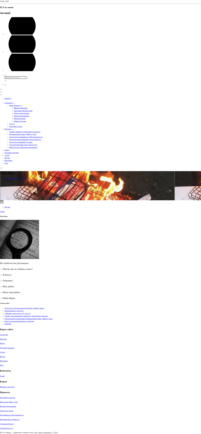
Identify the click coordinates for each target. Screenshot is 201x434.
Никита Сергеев (20, 121)
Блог (6, 163)
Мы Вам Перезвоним (8, 406)
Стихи (7, 155)
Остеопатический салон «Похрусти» (23, 145)
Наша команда (14, 105)
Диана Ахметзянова (21, 113)
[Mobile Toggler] (14, 103)
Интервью (8, 160)
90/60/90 (8, 324)
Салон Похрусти (6, 428)
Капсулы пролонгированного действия (19, 321)
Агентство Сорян (6, 411)
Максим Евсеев (20, 118)
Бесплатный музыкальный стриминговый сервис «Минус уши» (29, 319)
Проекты (8, 129)
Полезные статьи (15, 126)
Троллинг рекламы (12, 153)
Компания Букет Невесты (9, 419)
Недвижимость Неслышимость (12, 415)
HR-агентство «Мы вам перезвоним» (23, 147)
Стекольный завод (7, 424)
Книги (7, 150)
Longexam (8, 103)
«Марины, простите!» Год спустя (17, 313)
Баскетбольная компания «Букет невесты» (25, 139)
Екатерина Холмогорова (23, 111)
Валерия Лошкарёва (21, 116)
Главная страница (11, 178)
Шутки (7, 158)
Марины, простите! (7, 387)
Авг (2, 212)
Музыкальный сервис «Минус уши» (23, 134)
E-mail (2, 376)
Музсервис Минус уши (9, 402)
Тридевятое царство (7, 398)
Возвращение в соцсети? (14, 311)
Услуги (12, 124)
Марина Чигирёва (20, 108)
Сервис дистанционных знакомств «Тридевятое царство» (26, 316)
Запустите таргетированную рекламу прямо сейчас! (24, 308)
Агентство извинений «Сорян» (21, 142)
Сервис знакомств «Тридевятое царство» (24, 132)
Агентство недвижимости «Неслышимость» (26, 137)
